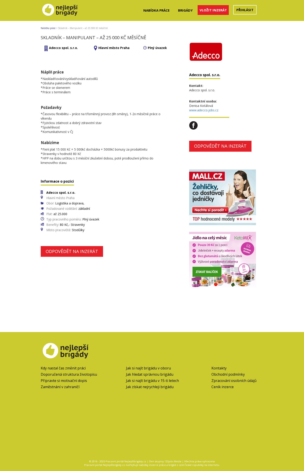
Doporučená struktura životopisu (69, 374)
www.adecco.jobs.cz (203, 110)
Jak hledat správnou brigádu (149, 374)
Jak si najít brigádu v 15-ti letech (152, 380)
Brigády (185, 10)
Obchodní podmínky (228, 374)
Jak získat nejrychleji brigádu (150, 386)
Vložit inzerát (213, 10)
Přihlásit (244, 10)
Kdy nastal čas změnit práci (63, 368)
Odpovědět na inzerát (72, 251)
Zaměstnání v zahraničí (60, 386)
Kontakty (219, 368)
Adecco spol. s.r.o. (63, 48)
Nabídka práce (156, 10)
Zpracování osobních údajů (234, 380)
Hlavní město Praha (114, 48)
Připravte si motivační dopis (64, 380)
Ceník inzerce (222, 386)
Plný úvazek (157, 48)
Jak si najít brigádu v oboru (148, 368)
